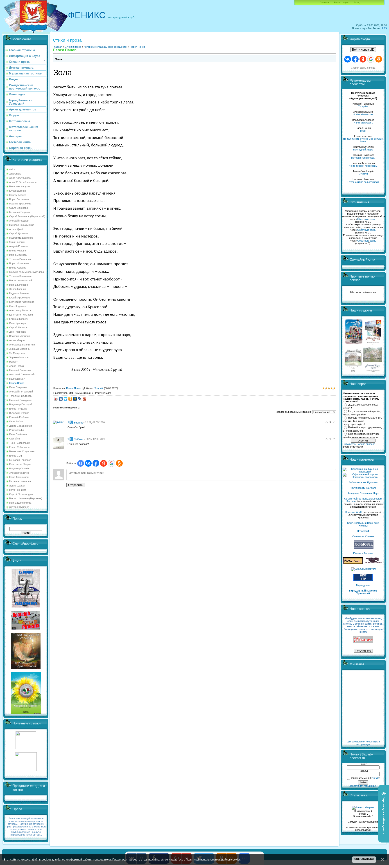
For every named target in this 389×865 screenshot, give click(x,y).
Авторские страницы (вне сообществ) (105, 46)
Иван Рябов (16, 421)
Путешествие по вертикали (363, 182)
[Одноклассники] (70, 399)
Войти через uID (363, 49)
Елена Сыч (15, 455)
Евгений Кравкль (18, 319)
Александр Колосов (20, 310)
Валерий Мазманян (20, 336)
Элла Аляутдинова (20, 178)
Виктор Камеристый (20, 280)
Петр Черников (17, 490)
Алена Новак (16, 366)
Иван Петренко (18, 387)
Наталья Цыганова (20, 481)
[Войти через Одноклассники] (119, 463)
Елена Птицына (18, 408)
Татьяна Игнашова (20, 259)
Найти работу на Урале (363, 487)
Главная (324, 2)
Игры (363, 130)
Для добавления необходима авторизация (363, 743)
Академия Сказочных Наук (363, 493)
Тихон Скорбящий (19, 442)
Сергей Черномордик (21, 494)
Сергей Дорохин (18, 233)
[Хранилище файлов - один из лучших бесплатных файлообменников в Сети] (26, 770)
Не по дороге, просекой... (363, 165)
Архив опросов (366, 444)
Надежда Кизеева (19, 293)
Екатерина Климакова (21, 301)
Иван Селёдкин (18, 434)
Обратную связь (366, 219)
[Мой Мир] (75, 399)
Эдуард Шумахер (19, 507)
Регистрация (341, 2)
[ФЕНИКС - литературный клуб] (363, 639)
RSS (384, 28)
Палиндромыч (17, 378)
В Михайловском (363, 114)
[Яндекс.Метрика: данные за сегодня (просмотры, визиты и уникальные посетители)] (363, 808)
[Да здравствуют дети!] (373, 563)
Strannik (98, 388)
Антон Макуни (17, 340)
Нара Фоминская (19, 477)
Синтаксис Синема (363, 536)
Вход (356, 2)
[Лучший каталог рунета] (363, 579)
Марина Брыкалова (20, 203)
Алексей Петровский (21, 391)
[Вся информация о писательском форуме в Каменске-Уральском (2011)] (26, 668)
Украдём (363, 106)
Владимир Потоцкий (20, 404)
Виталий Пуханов (19, 413)
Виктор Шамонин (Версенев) (25, 498)
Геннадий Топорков (20, 460)
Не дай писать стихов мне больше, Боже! (363, 140)
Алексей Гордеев (19, 220)
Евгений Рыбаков (19, 417)
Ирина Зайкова (18, 254)
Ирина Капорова (18, 284)
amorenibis (15, 173)
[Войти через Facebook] (96, 463)
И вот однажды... (363, 122)
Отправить (75, 485)
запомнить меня (360, 778)
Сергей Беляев (17, 195)
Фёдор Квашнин (18, 289)
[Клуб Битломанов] (25, 628)
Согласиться (364, 859)
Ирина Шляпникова (20, 502)
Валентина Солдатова (21, 451)
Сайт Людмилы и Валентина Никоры (363, 524)
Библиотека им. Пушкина (363, 482)
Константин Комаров (21, 314)
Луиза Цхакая (17, 485)
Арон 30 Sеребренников (22, 182)
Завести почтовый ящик (363, 785)
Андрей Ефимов (18, 246)
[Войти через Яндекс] (103, 463)
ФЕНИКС (87, 15)
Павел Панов (16, 383)
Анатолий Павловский (21, 374)
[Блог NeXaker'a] (25, 606)
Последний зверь (363, 149)
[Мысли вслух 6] (353, 344)
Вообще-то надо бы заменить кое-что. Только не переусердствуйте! (362, 420)
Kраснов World (353, 512)
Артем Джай (16, 229)
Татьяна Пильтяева (20, 395)
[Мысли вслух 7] (373, 344)
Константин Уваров (20, 464)
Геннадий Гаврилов (20, 212)
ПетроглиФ (363, 531)
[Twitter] (65, 399)
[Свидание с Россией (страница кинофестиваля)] (26, 713)
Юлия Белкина (17, 190)
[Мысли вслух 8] (353, 371)
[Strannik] (58, 422)
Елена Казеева (17, 267)
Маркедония (363, 585)
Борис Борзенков (19, 199)
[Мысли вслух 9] (372, 371)
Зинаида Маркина (19, 348)
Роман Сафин (17, 430)
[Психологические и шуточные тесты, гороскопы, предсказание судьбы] (26, 748)
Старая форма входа (363, 67)
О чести (363, 174)
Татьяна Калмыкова (20, 276)
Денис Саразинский (20, 425)
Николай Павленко (20, 370)
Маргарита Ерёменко (21, 237)
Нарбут (13, 361)
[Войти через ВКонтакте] (88, 463)
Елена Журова (17, 250)
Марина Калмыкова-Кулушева (26, 272)
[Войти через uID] (80, 463)
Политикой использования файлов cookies (213, 859)
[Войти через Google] (111, 463)
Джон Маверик (17, 331)
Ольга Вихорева (18, 207)
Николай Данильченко (21, 225)
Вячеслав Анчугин (19, 186)
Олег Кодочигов (18, 306)
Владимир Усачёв (19, 468)
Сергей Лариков (18, 327)
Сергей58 (14, 438)
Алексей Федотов (19, 472)
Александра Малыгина (22, 344)
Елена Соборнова (19, 447)
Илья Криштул (17, 323)
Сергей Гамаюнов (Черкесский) (27, 216)
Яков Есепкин (17, 242)
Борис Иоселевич (19, 263)
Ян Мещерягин (17, 353)
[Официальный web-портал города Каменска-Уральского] (363, 477)
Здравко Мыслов (19, 357)
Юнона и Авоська (363, 553)
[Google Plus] (84, 399)
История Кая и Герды (363, 157)
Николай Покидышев (21, 400)
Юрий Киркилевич (19, 297)
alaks (12, 169)
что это (375, 778)
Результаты (349, 444)
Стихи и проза (73, 46)
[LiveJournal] (79, 399)
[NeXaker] (58, 442)
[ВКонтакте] (61, 399)
